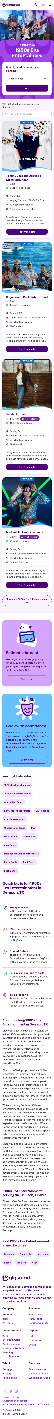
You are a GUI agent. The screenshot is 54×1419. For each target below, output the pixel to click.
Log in (32, 1344)
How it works (36, 1314)
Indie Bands (29, 836)
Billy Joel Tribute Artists (17, 810)
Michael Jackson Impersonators (21, 853)
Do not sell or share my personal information (26, 1404)
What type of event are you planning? (22, 69)
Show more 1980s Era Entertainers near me (27, 601)
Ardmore (21, 1262)
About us (7, 1314)
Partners (7, 1322)
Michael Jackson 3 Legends (24, 532)
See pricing (27, 679)
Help (31, 1336)
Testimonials (10, 1377)
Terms (5, 1397)
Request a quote (38, 1322)
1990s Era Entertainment (17, 793)
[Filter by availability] (30, 114)
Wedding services (39, 1377)
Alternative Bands (13, 802)
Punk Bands (29, 862)
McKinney (43, 1254)
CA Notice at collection (15, 1400)
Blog (5, 1318)
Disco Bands (10, 836)
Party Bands (10, 862)
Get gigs (7, 1369)
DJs (33, 828)
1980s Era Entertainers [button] (27, 53)
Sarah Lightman (16, 414)
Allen (34, 1262)
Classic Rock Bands (14, 828)
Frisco (7, 1262)
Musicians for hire (13, 1348)
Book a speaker (11, 1344)
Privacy (17, 1397)
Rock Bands (10, 871)
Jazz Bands (10, 845)
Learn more (27, 759)
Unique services (38, 1373)
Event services (37, 1369)
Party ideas (35, 1318)
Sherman (9, 1254)
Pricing (6, 1373)
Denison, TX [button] (28, 44)
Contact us (35, 1340)
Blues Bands (42, 810)
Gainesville (26, 1254)
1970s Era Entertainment (17, 785)
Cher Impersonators (15, 819)
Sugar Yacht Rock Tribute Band (27, 297)
